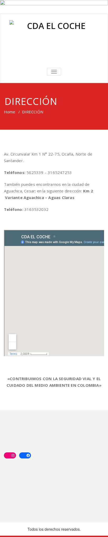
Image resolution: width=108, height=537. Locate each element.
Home (9, 111)
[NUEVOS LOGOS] (54, 40)
